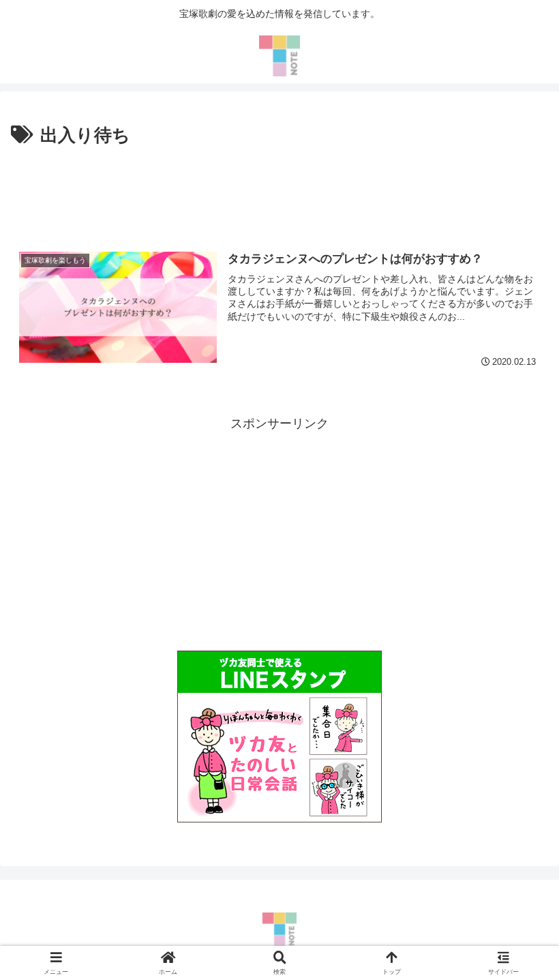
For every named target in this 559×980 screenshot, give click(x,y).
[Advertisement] (279, 189)
